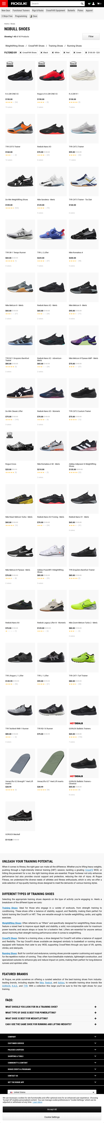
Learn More (37, 1102)
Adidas (61, 982)
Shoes (13, 24)
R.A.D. (15, 986)
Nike (42, 982)
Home (6, 24)
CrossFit (89, 870)
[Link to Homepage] (19, 3)
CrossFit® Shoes (36, 46)
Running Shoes (74, 46)
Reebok (48, 982)
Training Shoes (56, 46)
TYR (26, 986)
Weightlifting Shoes (14, 46)
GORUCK (6, 986)
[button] (82, 3)
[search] (57, 3)
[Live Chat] (89, 4)
